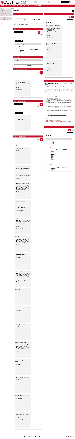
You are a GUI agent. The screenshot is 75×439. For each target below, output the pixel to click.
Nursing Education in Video (21, 324)
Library (28, 5)
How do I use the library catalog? (52, 149)
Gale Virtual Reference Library (21, 218)
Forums (2, 15)
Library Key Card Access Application (22, 49)
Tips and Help (46, 81)
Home (2, 5)
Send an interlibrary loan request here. (23, 80)
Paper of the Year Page (18, 24)
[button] (18, 32)
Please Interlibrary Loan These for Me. (20, 69)
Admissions (8, 5)
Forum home (29, 65)
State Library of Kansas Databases (22, 377)
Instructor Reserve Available (21, 116)
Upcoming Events (17, 13)
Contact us (31, 436)
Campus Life (15, 5)
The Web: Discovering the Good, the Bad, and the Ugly (53, 167)
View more (17, 282)
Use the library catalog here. (21, 148)
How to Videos (47, 126)
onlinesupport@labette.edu (51, 31)
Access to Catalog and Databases (20, 136)
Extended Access (17, 29)
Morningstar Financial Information (22, 271)
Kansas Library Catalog (20, 254)
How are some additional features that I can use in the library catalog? (52, 158)
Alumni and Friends (36, 5)
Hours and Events (4, 13)
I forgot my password (51, 3)
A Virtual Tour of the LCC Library (52, 143)
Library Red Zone (11, 8)
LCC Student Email (5, 19)
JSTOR (17, 236)
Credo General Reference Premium (22, 183)
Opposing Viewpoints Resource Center (23, 342)
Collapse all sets (39, 34)
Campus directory (39, 436)
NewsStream (18, 289)
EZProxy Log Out (19, 412)
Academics (22, 5)
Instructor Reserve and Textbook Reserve (21, 101)
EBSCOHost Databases (20, 201)
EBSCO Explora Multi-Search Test (22, 395)
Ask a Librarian (16, 57)
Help (43, 5)
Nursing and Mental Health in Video (22, 307)
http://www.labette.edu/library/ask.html (53, 65)
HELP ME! (46, 13)
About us (26, 436)
